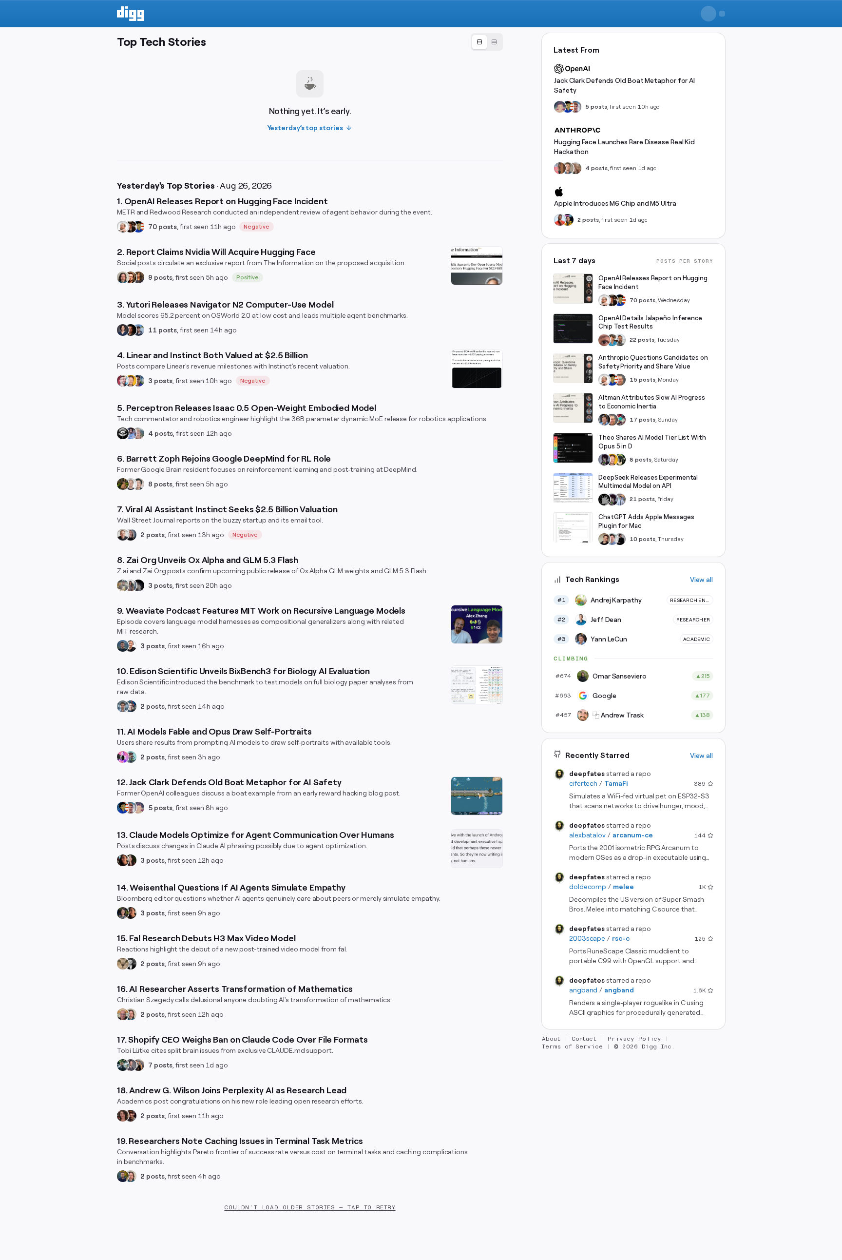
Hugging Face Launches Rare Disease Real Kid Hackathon (624, 146)
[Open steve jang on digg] (130, 963)
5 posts (160, 808)
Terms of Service (572, 1046)
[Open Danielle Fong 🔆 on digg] (123, 860)
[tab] (479, 42)
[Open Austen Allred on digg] (130, 381)
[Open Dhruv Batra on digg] (130, 330)
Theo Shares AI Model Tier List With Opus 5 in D (652, 442)
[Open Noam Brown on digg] (130, 227)
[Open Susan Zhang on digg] (604, 340)
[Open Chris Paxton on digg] (138, 433)
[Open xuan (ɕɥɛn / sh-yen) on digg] (123, 913)
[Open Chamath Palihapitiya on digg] (138, 1065)
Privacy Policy (634, 1038)
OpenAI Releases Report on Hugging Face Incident (653, 282)
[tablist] (487, 42)
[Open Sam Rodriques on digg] (130, 706)
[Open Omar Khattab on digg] (123, 646)
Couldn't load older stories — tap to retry (309, 1207)
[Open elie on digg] (138, 808)
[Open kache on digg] (604, 499)
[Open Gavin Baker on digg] (620, 340)
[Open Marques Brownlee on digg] (560, 220)
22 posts (642, 340)
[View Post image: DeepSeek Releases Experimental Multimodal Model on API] (573, 488)
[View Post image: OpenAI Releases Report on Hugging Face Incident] (573, 288)
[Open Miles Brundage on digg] (123, 227)
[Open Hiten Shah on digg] (138, 381)
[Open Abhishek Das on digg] (138, 330)
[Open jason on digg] (620, 539)
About (551, 1038)
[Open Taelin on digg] (620, 459)
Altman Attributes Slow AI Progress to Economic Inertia (651, 402)
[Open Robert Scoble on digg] (123, 433)
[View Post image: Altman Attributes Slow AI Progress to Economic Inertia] (573, 408)
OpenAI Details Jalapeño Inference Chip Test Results (650, 322)
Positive (247, 277)
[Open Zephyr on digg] (138, 585)
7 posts (160, 1065)
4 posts (160, 433)
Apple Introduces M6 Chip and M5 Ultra (615, 203)
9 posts (160, 277)
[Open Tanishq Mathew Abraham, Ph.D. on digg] (620, 499)
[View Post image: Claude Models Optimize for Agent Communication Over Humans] (477, 848)
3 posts (160, 381)
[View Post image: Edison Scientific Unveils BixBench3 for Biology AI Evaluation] (477, 684)
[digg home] (130, 13)
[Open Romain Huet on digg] (612, 539)
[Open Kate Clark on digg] (130, 535)
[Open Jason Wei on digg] (123, 484)
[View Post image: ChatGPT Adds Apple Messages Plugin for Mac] (573, 528)
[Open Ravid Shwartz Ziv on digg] (123, 706)
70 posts (162, 227)
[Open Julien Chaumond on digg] (130, 1065)
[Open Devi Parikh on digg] (123, 330)
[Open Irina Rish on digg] (123, 1116)
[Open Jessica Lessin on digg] (138, 277)
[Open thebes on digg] (130, 757)
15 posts (642, 379)
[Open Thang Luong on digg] (138, 484)
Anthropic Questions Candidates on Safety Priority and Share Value (653, 362)
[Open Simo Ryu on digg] (123, 963)
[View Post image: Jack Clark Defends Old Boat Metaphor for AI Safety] (477, 795)
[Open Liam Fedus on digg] (612, 340)
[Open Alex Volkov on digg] (568, 220)
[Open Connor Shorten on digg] (130, 646)
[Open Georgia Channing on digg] (575, 168)
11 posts (162, 330)
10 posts (642, 539)
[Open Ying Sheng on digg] (130, 585)
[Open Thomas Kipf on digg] (130, 484)
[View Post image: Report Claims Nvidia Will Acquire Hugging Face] (477, 265)
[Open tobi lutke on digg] (123, 1065)
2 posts (152, 535)
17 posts (642, 419)
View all (701, 579)
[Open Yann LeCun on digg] (604, 420)
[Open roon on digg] (138, 227)
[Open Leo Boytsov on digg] (123, 277)
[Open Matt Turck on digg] (130, 277)
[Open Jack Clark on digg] (130, 808)
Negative (256, 226)
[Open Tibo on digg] (604, 539)
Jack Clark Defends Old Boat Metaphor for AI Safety (624, 85)
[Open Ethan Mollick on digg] (620, 420)
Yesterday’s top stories (305, 128)
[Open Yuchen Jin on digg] (123, 585)
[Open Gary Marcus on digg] (620, 380)
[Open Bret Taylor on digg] (123, 535)
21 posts (642, 499)
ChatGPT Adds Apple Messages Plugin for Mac (646, 522)
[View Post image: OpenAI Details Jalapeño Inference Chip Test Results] (573, 328)
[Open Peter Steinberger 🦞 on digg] (123, 381)
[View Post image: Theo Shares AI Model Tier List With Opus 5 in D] (573, 448)
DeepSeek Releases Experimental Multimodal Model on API (648, 482)
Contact (584, 1038)
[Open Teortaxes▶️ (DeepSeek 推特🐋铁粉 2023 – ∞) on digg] (604, 459)
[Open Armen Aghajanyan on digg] (130, 433)
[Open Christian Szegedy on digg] (123, 1014)
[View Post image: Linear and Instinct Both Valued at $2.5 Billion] (477, 368)
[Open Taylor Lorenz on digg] (130, 860)
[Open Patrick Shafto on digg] (130, 1116)
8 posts (160, 484)
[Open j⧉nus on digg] (123, 757)
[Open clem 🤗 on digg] (568, 168)
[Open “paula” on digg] (560, 168)
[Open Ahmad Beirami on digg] (123, 1176)
